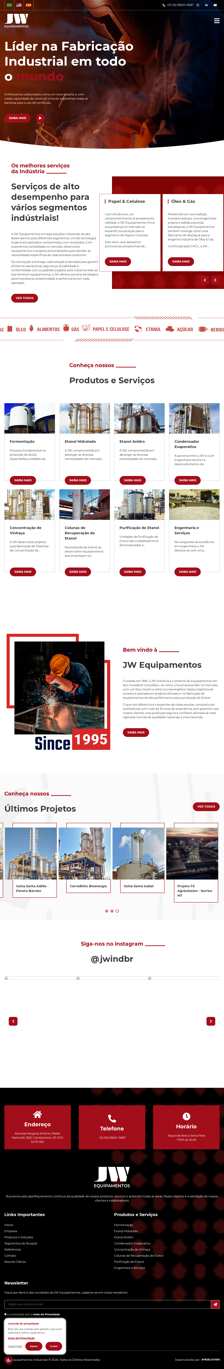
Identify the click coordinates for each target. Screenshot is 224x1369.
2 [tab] (112, 911)
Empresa (10, 1231)
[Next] (215, 280)
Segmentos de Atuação (20, 1243)
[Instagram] (197, 5)
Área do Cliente (15, 1261)
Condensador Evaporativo (132, 1243)
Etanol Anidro (123, 1237)
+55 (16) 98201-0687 (180, 5)
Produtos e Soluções (18, 1237)
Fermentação (123, 1225)
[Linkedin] (206, 5)
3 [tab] (117, 911)
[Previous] (204, 280)
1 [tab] (106, 911)
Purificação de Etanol (129, 1261)
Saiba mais (17, 118)
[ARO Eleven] (210, 1360)
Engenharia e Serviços (129, 1268)
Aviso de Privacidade (46, 1314)
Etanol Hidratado (126, 1231)
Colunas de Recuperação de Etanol (138, 1255)
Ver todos (24, 298)
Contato (10, 1255)
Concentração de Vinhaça (132, 1249)
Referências (12, 1249)
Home (8, 1225)
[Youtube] (215, 5)
